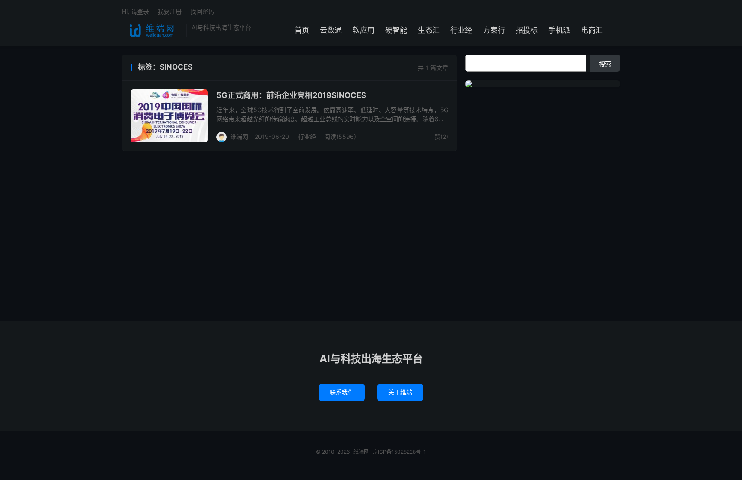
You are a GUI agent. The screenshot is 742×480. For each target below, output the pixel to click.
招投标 (527, 30)
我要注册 (170, 11)
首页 (302, 30)
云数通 (331, 30)
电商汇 (592, 30)
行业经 (461, 30)
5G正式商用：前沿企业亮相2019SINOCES (291, 95)
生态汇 (429, 30)
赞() (441, 136)
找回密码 (202, 11)
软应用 (363, 30)
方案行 (494, 30)
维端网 (152, 30)
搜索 (605, 63)
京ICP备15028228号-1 (399, 452)
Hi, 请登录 (135, 11)
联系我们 (342, 392)
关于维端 (400, 392)
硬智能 (396, 30)
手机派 (559, 30)
